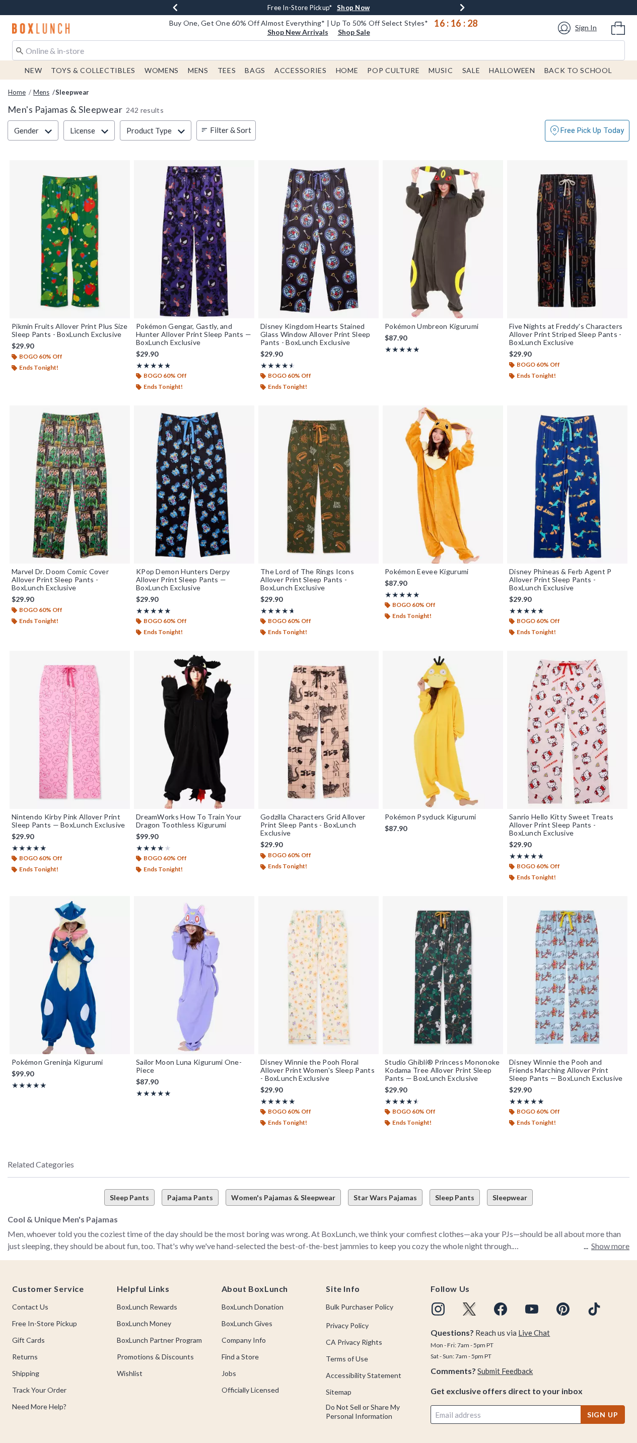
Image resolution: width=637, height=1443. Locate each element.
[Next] (462, 8)
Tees (227, 70)
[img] (438, 1309)
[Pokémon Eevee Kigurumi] (443, 484)
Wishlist (130, 1373)
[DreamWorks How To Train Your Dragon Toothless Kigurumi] (194, 730)
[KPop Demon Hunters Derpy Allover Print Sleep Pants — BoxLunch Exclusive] (194, 484)
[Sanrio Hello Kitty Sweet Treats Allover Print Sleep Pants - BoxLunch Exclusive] (567, 730)
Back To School (578, 70)
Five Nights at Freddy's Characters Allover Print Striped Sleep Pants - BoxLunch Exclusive (565, 334)
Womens (162, 70)
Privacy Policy (347, 1325)
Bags (255, 70)
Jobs (229, 1373)
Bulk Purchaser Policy (359, 1306)
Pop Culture (393, 70)
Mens (198, 70)
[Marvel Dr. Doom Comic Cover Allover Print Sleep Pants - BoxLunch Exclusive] (70, 484)
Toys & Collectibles (93, 70)
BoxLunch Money (144, 1323)
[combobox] (318, 50)
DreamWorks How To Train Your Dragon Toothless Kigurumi (188, 821)
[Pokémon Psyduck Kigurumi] (443, 730)
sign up (602, 1414)
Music (441, 70)
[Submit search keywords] (19, 50)
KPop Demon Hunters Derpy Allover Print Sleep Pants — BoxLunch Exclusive (183, 580)
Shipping (25, 1373)
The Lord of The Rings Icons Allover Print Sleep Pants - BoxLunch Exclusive (307, 580)
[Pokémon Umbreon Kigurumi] (443, 239)
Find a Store (240, 1356)
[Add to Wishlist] (120, 170)
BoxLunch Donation (253, 1306)
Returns (25, 1356)
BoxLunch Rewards (147, 1306)
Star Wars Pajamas (385, 1197)
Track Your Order (39, 1390)
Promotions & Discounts (155, 1356)
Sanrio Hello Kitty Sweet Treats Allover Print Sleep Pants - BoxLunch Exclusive (561, 825)
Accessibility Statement (363, 1375)
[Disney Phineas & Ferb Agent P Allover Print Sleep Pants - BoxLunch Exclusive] (567, 484)
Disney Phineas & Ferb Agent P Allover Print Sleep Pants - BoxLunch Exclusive (560, 580)
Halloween (512, 70)
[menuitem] (618, 27)
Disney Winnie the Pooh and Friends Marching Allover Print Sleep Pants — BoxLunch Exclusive (566, 1070)
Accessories (300, 70)
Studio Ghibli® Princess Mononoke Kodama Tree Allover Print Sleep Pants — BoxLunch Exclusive (442, 1070)
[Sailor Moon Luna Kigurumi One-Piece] (194, 975)
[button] (579, 28)
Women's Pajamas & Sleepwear (283, 1197)
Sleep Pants (129, 1197)
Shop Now (353, 8)
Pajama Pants (190, 1197)
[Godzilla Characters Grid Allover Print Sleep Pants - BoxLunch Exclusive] (318, 730)
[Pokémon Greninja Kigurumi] (70, 975)
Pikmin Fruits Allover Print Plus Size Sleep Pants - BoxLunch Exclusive (69, 330)
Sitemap (338, 1392)
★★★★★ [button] (153, 365)
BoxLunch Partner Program (159, 1340)
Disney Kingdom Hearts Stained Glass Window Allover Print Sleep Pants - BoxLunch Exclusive (315, 334)
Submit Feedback (505, 1371)
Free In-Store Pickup (44, 1323)
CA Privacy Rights (354, 1342)
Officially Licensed (250, 1390)
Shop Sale (354, 32)
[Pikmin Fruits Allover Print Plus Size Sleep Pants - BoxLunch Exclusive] (70, 239)
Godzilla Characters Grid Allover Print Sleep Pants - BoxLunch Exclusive (313, 825)
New (33, 70)
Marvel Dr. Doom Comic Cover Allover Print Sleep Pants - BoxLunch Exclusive (60, 580)
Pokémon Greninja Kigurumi (57, 1062)
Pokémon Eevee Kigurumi (427, 572)
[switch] (587, 131)
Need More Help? (39, 1406)
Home (347, 70)
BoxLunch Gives (247, 1323)
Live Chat (534, 1332)
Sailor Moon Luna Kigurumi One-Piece (189, 1066)
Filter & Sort (230, 129)
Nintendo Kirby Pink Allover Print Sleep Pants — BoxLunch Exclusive (68, 821)
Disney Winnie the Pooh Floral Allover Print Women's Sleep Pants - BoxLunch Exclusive (317, 1070)
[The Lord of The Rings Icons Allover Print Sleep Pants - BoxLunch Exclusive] (318, 484)
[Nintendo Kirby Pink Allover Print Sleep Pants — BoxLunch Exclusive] (70, 730)
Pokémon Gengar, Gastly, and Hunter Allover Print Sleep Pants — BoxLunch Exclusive (193, 334)
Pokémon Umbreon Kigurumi (431, 326)
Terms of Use (347, 1358)
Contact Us (30, 1306)
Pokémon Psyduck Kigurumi (430, 817)
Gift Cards (28, 1340)
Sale (471, 70)
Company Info (244, 1340)
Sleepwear (509, 1197)
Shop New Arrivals (297, 32)
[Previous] (175, 8)
